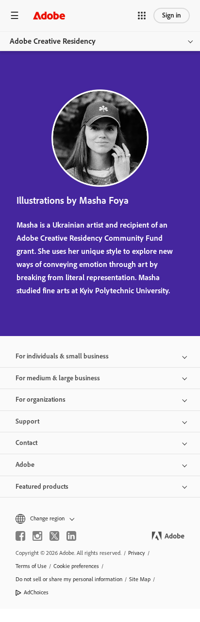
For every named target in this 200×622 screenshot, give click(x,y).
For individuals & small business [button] (62, 356)
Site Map (139, 579)
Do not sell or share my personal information (69, 579)
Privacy (136, 553)
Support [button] (27, 421)
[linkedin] (71, 536)
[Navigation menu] (14, 15)
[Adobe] (49, 15)
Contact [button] (26, 443)
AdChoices (36, 592)
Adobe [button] (25, 465)
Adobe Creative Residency (53, 41)
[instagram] (37, 536)
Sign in (171, 15)
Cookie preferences (76, 566)
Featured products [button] (42, 486)
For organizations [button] (41, 399)
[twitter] (54, 536)
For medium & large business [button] (58, 378)
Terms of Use (31, 566)
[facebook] (20, 536)
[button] (142, 15)
